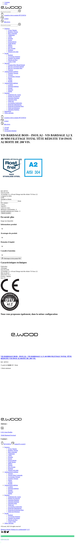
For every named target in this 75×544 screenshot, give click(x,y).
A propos (7, 2)
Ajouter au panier (5, 213)
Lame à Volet (12, 61)
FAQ (5, 4)
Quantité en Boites (6, 199)
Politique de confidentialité (18, 529)
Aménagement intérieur (11, 83)
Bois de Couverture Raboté (16, 66)
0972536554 (7, 444)
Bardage (10, 55)
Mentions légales (5, 529)
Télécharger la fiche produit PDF (12, 258)
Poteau (10, 78)
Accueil (6, 127)
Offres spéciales (9, 113)
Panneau (10, 70)
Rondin (10, 81)
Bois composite (12, 33)
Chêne (10, 37)
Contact (6, 18)
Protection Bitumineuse (14, 104)
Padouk (10, 47)
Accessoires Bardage (14, 56)
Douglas (10, 38)
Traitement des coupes (14, 95)
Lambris (10, 85)
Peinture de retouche (14, 96)
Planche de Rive (12, 60)
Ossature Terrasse (13, 73)
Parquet (10, 88)
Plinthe (10, 91)
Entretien (7, 93)
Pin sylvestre (11, 48)
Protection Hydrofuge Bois (16, 106)
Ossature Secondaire (14, 58)
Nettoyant (11, 101)
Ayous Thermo (12, 30)
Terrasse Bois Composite (15, 475)
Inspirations (7, 111)
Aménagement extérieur (11, 71)
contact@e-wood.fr (19, 444)
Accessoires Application (15, 103)
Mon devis (7, 22)
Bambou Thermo (13, 32)
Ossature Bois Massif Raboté (16, 65)
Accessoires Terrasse (14, 76)
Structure (7, 63)
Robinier (10, 50)
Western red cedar (13, 51)
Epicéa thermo (12, 42)
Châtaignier (11, 35)
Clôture (10, 80)
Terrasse (10, 75)
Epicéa (10, 40)
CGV (28, 529)
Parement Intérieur (13, 86)
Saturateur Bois (12, 99)
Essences (7, 28)
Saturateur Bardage (13, 98)
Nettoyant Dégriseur (14, 108)
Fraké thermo (12, 43)
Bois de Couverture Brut (15, 68)
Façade (6, 53)
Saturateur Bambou (13, 109)
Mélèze (10, 45)
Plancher (10, 90)
